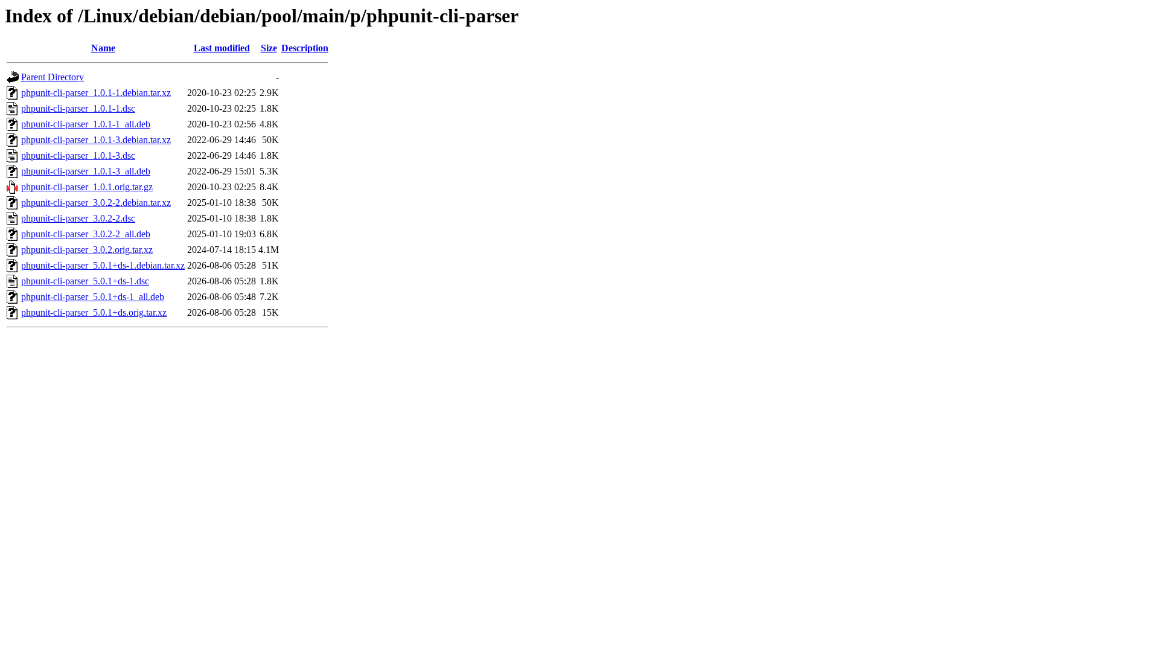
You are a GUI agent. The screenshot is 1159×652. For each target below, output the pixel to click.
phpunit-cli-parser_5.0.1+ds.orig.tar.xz (94, 312)
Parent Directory (52, 77)
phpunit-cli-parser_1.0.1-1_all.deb (85, 124)
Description (304, 48)
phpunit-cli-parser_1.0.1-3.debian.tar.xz (96, 140)
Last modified (222, 48)
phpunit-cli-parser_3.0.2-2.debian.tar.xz (96, 202)
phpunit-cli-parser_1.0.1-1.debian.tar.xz (96, 93)
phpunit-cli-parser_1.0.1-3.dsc (78, 155)
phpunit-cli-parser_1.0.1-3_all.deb (85, 171)
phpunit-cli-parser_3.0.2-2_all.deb (85, 234)
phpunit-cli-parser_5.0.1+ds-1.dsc (85, 281)
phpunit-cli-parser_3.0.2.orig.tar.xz (87, 250)
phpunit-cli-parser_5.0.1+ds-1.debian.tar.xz (103, 265)
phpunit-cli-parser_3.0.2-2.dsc (78, 218)
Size (269, 48)
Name (103, 48)
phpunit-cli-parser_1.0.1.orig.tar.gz (87, 187)
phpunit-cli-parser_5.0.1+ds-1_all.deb (92, 297)
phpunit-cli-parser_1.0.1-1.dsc (78, 108)
